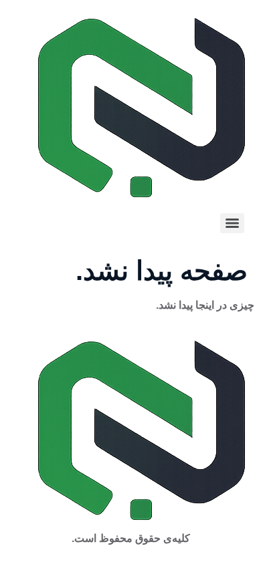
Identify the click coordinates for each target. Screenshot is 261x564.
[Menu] (232, 223)
